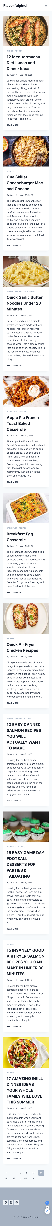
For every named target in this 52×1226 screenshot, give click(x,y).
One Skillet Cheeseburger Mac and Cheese (25, 183)
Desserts (11, 847)
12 (25, 1172)
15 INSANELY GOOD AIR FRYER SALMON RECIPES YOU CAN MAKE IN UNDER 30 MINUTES (26, 962)
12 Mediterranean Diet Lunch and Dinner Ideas (23, 62)
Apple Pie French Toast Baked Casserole (23, 423)
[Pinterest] (16, 1202)
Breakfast (12, 412)
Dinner (10, 51)
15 (6, 1178)
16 (14, 1178)
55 (25, 1178)
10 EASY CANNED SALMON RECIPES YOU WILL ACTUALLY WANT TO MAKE (24, 736)
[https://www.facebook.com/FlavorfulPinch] (5, 1202)
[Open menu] (46, 5)
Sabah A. (13, 75)
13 (33, 1172)
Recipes (18, 51)
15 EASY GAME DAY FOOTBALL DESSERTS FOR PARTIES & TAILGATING (25, 864)
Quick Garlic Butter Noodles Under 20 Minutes (25, 303)
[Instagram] (11, 1202)
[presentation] (26, 31)
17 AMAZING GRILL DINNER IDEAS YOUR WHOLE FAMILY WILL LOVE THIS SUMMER (25, 1090)
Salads (28, 719)
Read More (14, 125)
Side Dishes (29, 291)
